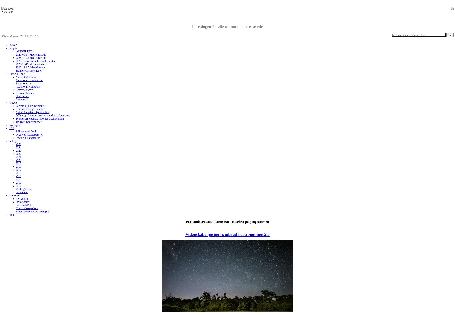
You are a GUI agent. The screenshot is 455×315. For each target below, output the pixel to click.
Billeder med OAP (26, 131)
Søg (450, 35)
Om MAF (14, 195)
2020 (18, 160)
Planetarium (22, 96)
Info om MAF (23, 205)
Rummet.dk (22, 99)
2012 (18, 185)
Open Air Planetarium (28, 137)
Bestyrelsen (22, 198)
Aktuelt (13, 102)
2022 (18, 153)
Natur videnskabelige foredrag (33, 112)
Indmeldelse (22, 201)
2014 (18, 179)
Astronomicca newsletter (29, 80)
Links (12, 214)
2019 (18, 163)
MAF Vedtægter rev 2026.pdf (32, 211)
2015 (18, 176)
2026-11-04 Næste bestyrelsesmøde (35, 60)
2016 (18, 173)
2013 (18, 182)
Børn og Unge (17, 73)
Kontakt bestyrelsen (27, 208)
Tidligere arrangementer (29, 70)
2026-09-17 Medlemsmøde (31, 54)
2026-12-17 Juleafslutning (30, 67)
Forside (13, 44)
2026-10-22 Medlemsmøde (31, 57)
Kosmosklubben (25, 92)
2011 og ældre (24, 189)
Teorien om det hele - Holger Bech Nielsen (40, 118)
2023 (18, 150)
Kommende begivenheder (30, 109)
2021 (18, 157)
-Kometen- (22, 192)
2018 (18, 166)
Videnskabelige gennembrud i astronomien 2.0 (227, 234)
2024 (18, 147)
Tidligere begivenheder (28, 121)
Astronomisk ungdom (28, 86)
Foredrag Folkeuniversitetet (31, 105)
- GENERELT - (25, 51)
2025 (18, 144)
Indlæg (12, 141)
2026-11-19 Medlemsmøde (31, 64)
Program (13, 48)
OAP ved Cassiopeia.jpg (29, 134)
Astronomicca (23, 83)
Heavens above (24, 89)
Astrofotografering (26, 76)
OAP (11, 128)
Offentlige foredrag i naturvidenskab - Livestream (43, 115)
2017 (18, 169)
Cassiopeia (15, 125)
